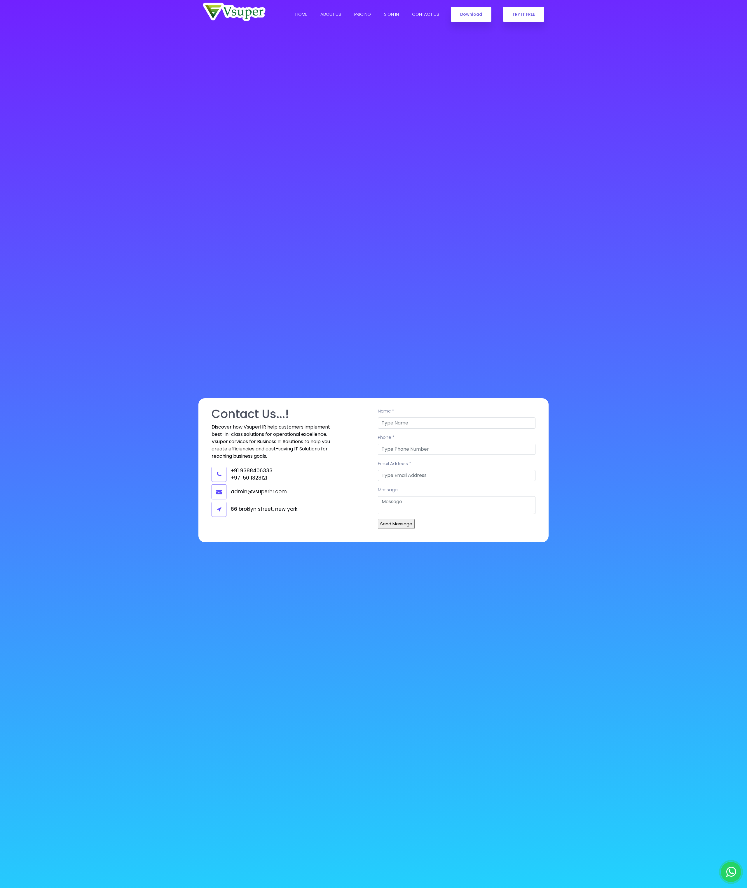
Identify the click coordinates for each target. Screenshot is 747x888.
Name (386, 411)
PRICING (362, 14)
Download (471, 14)
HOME (301, 14)
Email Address (394, 463)
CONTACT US (425, 14)
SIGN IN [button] (391, 14)
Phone (386, 437)
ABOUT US (330, 14)
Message (388, 490)
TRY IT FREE (523, 14)
